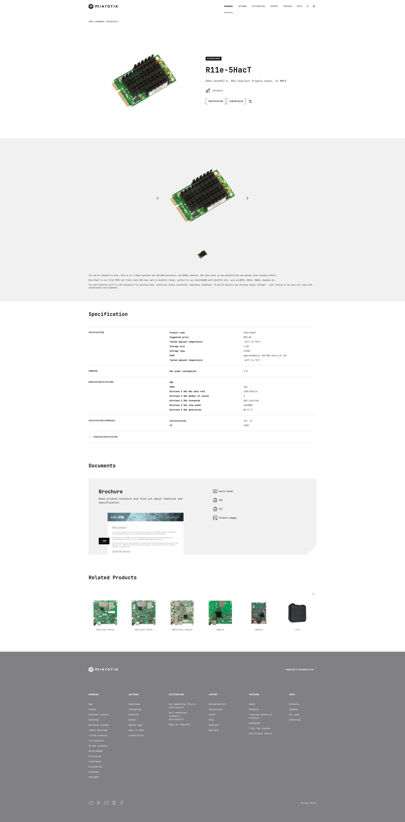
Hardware (100, 21)
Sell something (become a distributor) (178, 716)
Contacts (294, 704)
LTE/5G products (98, 735)
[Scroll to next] (313, 594)
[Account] (313, 6)
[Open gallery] (144, 80)
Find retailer (236, 101)
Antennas (94, 771)
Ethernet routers (99, 714)
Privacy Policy (308, 803)
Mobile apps (136, 725)
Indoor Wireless (98, 730)
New (90, 704)
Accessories (96, 766)
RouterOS (134, 714)
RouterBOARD (96, 751)
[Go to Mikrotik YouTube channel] (106, 803)
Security (214, 725)
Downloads (134, 704)
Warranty (214, 730)
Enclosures (95, 756)
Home (91, 21)
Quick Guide (226, 491)
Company (293, 709)
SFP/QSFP (94, 777)
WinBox (132, 719)
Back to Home (136, 730)
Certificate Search (260, 733)
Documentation (217, 704)
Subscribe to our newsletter (300, 669)
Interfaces (112, 21)
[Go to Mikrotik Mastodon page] (113, 803)
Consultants (216, 709)
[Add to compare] (250, 101)
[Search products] (307, 6)
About (252, 704)
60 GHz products (98, 745)
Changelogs (135, 709)
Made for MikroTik (179, 724)
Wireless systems (99, 725)
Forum (212, 714)
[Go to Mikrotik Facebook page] (121, 803)
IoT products (96, 740)
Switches (94, 719)
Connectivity (136, 735)
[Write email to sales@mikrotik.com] (91, 803)
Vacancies (294, 719)
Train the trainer (259, 728)
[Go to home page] (103, 6)
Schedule (254, 709)
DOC (221, 500)
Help (211, 719)
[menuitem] (228, 6)
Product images (228, 517)
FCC (221, 509)
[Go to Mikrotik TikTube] (98, 803)
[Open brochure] (145, 516)
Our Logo (294, 714)
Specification (215, 101)
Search (92, 709)
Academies (254, 723)
